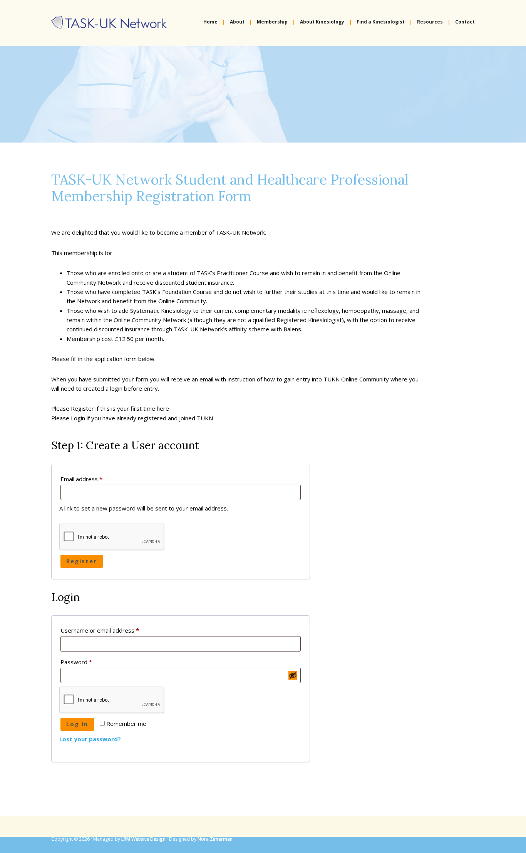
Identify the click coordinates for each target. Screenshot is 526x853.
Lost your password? (90, 739)
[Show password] (292, 675)
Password (88, 662)
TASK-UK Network (109, 23)
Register (81, 561)
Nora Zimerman (215, 839)
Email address (93, 479)
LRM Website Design (143, 839)
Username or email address (111, 630)
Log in (77, 724)
